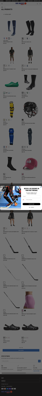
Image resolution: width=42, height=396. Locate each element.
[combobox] (24, 200)
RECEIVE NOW (31, 204)
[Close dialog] (41, 187)
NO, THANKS (31, 207)
